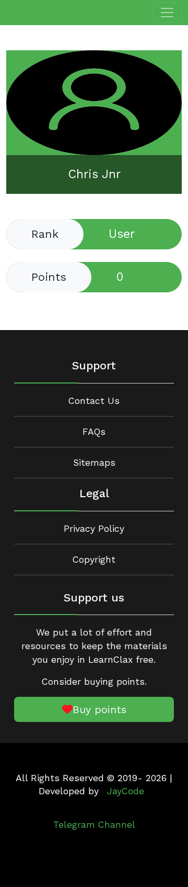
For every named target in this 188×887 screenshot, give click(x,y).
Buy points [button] (99, 709)
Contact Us (94, 401)
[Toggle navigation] (167, 12)
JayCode (125, 791)
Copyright (94, 559)
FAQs (94, 431)
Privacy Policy (94, 528)
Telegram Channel (94, 824)
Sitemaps (94, 462)
